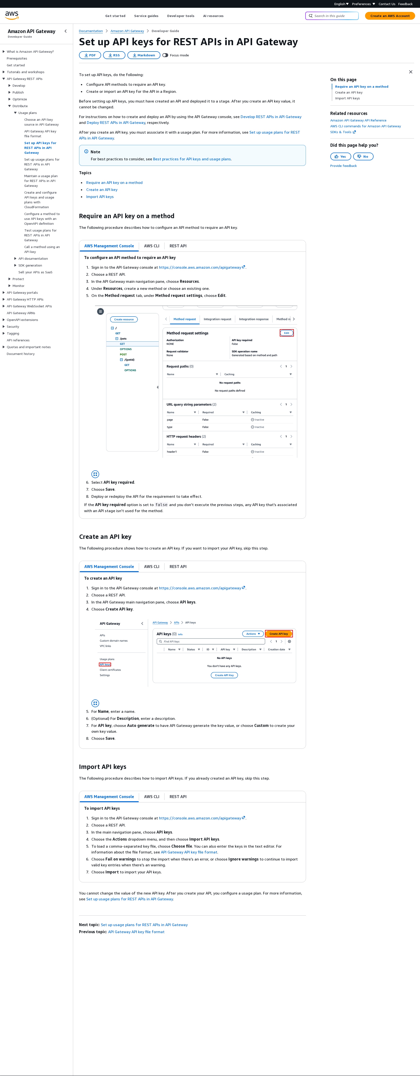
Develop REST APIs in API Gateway (271, 116)
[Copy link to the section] (75, 216)
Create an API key (101, 189)
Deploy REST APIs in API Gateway (116, 122)
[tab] (109, 246)
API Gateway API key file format (189, 852)
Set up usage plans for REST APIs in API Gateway (129, 898)
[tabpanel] (192, 385)
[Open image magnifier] (95, 474)
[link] (165, 30)
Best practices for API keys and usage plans (192, 158)
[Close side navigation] (65, 31)
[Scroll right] (227, 16)
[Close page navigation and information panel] (410, 72)
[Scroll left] (102, 16)
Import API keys (100, 196)
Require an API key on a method (114, 182)
